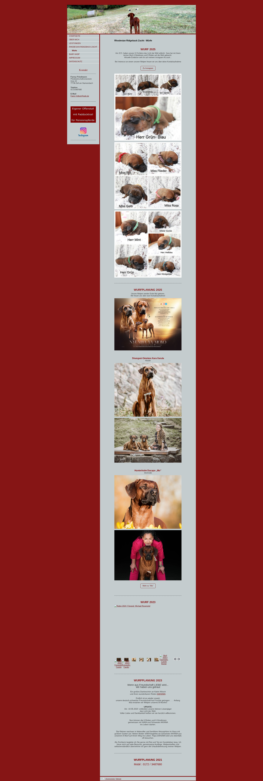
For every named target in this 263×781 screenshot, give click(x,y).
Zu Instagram (148, 68)
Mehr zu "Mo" (148, 586)
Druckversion (110, 779)
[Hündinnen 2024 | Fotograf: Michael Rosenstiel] (119, 659)
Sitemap (118, 779)
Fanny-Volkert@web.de (80, 96)
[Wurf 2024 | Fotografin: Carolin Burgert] (147, 630)
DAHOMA (161, 694)
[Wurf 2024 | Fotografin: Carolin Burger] (164, 660)
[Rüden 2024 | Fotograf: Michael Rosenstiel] (126, 659)
